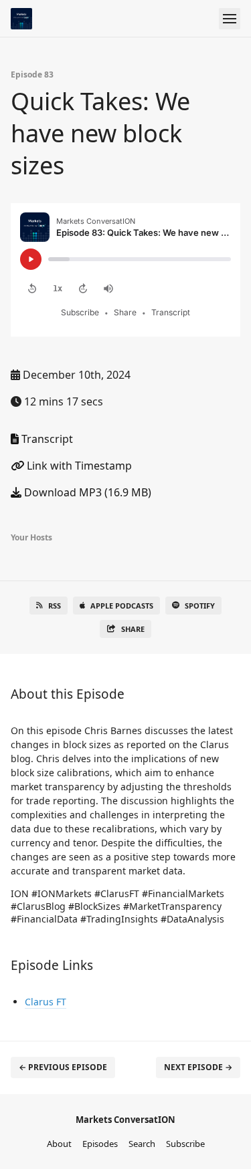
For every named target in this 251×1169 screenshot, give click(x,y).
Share (133, 629)
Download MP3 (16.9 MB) (86, 492)
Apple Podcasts (121, 606)
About (59, 1144)
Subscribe (185, 1144)
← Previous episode (63, 1067)
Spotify (200, 606)
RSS (54, 606)
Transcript (46, 439)
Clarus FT (45, 1001)
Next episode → (198, 1067)
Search (142, 1144)
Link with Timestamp (78, 465)
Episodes (100, 1144)
